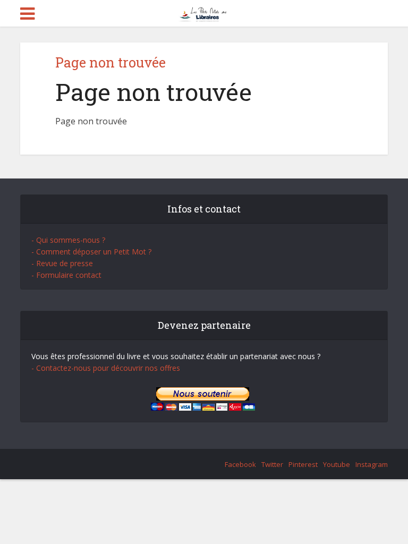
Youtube (336, 464)
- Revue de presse (62, 263)
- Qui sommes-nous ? (68, 240)
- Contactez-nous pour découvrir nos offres (105, 368)
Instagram (371, 464)
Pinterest (303, 464)
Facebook (240, 464)
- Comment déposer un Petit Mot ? (91, 251)
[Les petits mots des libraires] (204, 12)
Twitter (272, 464)
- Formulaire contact (66, 275)
